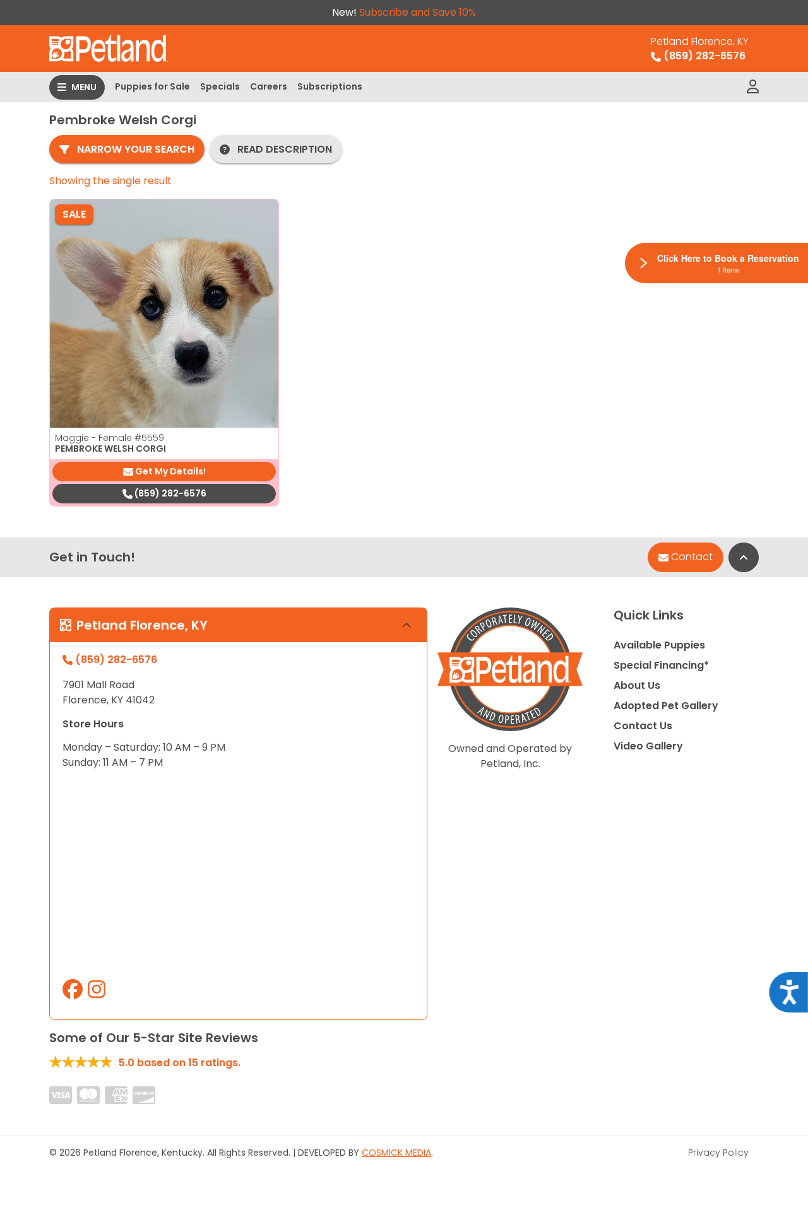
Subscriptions (329, 86)
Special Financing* (661, 665)
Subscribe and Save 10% (417, 12)
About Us (637, 685)
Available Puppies (659, 645)
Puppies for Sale (152, 86)
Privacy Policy (718, 1152)
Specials (220, 86)
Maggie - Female (109, 437)
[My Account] (753, 87)
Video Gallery (648, 746)
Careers (268, 86)
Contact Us (643, 726)
